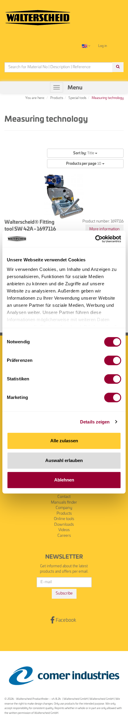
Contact (64, 497)
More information (104, 229)
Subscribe (64, 593)
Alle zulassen (64, 440)
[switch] (112, 360)
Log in (102, 46)
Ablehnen (64, 479)
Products (64, 514)
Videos (64, 530)
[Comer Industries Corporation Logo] (64, 676)
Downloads (64, 525)
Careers (64, 536)
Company (64, 508)
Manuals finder (64, 502)
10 (84, 163)
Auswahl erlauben (64, 460)
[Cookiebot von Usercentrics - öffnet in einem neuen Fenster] (95, 239)
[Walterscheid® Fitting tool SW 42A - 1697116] (64, 196)
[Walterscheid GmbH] (37, 15)
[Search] (118, 67)
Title (84, 153)
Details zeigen (95, 421)
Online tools (64, 519)
